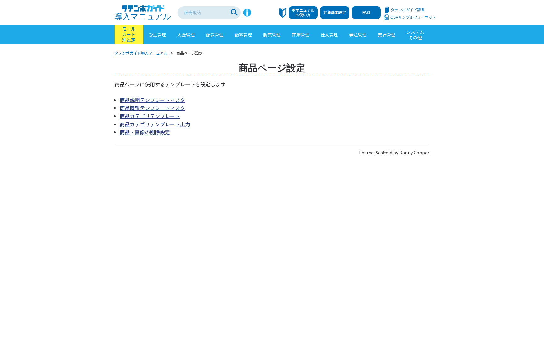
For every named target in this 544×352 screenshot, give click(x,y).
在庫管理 (300, 35)
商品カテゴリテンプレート (150, 116)
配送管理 (215, 35)
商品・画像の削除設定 (145, 132)
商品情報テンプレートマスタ (152, 108)
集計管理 (386, 35)
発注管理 (358, 35)
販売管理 (272, 35)
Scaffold (384, 152)
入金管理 (186, 35)
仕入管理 (329, 35)
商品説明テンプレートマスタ (152, 100)
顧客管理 (243, 35)
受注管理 (157, 35)
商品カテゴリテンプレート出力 (155, 124)
